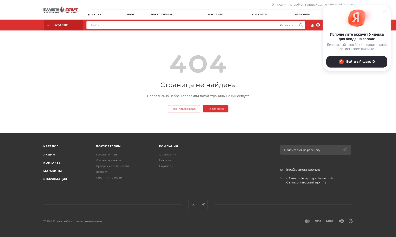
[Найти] (300, 25)
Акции (49, 154)
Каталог (50, 146)
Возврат (101, 171)
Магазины (52, 171)
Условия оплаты (107, 154)
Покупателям (108, 146)
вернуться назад (184, 108)
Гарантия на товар (109, 177)
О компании (167, 154)
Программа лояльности (112, 166)
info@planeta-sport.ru (303, 170)
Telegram (203, 204)
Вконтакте (192, 204)
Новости (165, 160)
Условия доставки (108, 160)
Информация (55, 179)
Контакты (52, 162)
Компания (168, 146)
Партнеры (166, 166)
